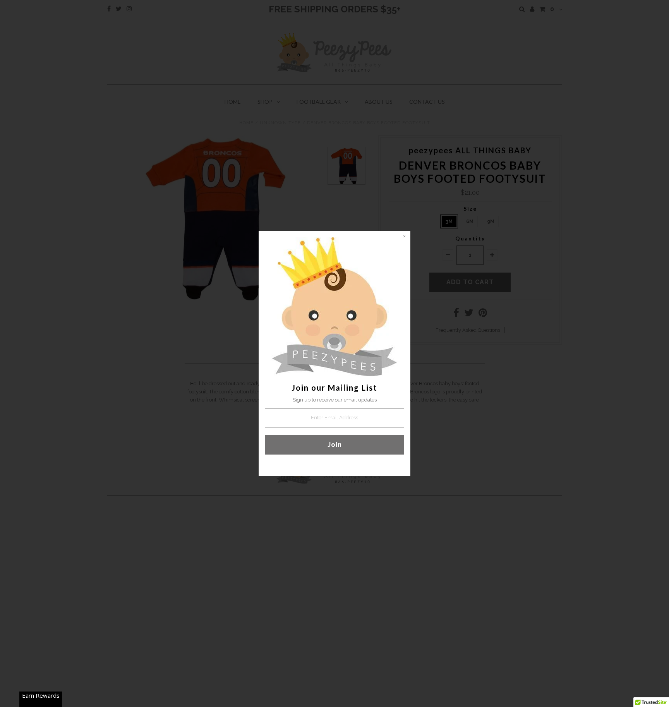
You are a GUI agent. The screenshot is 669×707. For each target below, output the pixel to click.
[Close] (404, 237)
